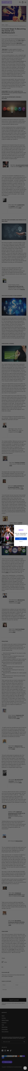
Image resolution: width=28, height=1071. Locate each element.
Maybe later (21, 541)
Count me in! (21, 538)
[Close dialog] (27, 525)
